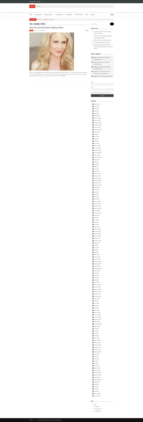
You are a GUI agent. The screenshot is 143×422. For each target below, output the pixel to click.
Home (30, 14)
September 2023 (98, 185)
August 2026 (97, 104)
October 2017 (97, 349)
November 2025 (97, 125)
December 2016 (97, 372)
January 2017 (97, 370)
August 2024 (97, 159)
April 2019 (96, 308)
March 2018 (96, 338)
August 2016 (97, 382)
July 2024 (96, 162)
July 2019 (96, 301)
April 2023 (96, 196)
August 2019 (97, 298)
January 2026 (97, 120)
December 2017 (97, 345)
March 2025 (97, 143)
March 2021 (96, 254)
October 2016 (97, 377)
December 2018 (97, 317)
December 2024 (97, 150)
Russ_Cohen (37, 30)
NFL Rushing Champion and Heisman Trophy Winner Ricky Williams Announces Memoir (103, 46)
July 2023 (96, 189)
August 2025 (97, 132)
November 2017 (97, 347)
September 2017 (97, 352)
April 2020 (96, 280)
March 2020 (97, 282)
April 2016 (96, 391)
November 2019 (97, 291)
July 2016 (96, 384)
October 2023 (97, 183)
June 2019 (96, 303)
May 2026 (96, 111)
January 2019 (97, 315)
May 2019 (96, 305)
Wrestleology (79, 14)
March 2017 (96, 365)
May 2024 (96, 166)
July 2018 (96, 328)
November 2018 (97, 319)
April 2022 (96, 224)
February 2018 (97, 340)
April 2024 (96, 169)
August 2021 (97, 243)
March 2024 (96, 171)
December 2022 (97, 206)
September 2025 (98, 129)
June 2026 (96, 108)
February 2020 (97, 284)
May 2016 (96, 389)
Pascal (94, 76)
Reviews (93, 14)
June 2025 (96, 136)
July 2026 (96, 106)
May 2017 (96, 361)
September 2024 (98, 157)
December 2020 (97, 261)
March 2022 (97, 227)
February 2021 (97, 257)
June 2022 (96, 220)
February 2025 (97, 145)
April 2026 (96, 113)
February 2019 (97, 312)
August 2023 (97, 187)
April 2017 (96, 363)
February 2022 (97, 229)
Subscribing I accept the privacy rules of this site (101, 92)
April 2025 (96, 141)
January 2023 (97, 203)
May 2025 (96, 139)
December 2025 (97, 122)
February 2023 (97, 201)
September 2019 (98, 296)
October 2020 (97, 266)
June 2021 (96, 247)
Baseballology (48, 14)
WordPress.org (97, 411)
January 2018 (97, 342)
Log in (95, 404)
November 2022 (97, 208)
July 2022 (96, 217)
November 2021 (97, 236)
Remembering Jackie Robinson (105, 76)
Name (92, 82)
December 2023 (97, 178)
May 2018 (96, 333)
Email (92, 87)
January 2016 (97, 396)
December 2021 (97, 233)
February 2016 (97, 393)
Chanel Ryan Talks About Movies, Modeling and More (46, 27)
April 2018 (96, 335)
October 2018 (97, 321)
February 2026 (97, 118)
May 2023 (96, 194)
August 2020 (97, 271)
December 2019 (97, 289)
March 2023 (97, 199)
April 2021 (96, 252)
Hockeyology (38, 14)
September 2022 (98, 213)
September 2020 (98, 268)
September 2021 (97, 240)
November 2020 (98, 264)
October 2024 (97, 155)
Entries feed (96, 406)
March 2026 (97, 115)
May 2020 (96, 277)
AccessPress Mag (56, 420)
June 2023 (96, 192)
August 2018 (97, 326)
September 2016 (98, 379)
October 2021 (97, 238)
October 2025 (97, 127)
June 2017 (96, 359)
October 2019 (97, 294)
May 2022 (96, 222)
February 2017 (97, 368)
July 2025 (96, 134)
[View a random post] (111, 14)
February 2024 (97, 173)
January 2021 (97, 259)
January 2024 (97, 176)
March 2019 (96, 310)
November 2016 (97, 375)
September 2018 (98, 324)
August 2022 (97, 215)
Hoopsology (69, 14)
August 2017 (97, 354)
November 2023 (97, 180)
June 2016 (96, 386)
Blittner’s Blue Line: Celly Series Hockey (102, 40)
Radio (86, 14)
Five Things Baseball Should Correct (102, 42)
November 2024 (97, 152)
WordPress (46, 420)
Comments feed (97, 409)
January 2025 (97, 148)
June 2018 (96, 331)
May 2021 (96, 250)
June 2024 (96, 164)
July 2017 (96, 356)
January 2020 (97, 287)
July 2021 (96, 245)
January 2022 (97, 231)
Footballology (59, 14)
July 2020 (96, 273)
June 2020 (96, 275)
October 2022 (97, 210)
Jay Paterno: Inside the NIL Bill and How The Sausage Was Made (51, 6)
